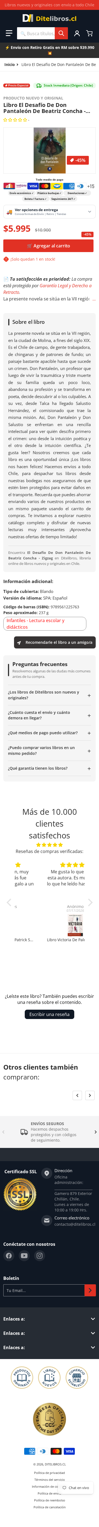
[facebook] (8, 1255)
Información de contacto (49, 1486)
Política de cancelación (50, 1507)
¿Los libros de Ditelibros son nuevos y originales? (49, 694)
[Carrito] (90, 33)
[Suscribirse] (90, 1290)
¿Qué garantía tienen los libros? (49, 768)
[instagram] (39, 1255)
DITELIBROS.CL (55, 1464)
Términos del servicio (49, 1480)
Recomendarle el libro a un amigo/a (59, 642)
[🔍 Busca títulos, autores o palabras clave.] (61, 33)
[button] (9, 33)
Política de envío (49, 1493)
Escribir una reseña (49, 1014)
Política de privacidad (49, 1473)
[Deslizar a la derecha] (90, 1095)
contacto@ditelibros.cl (74, 1224)
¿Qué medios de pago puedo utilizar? (49, 733)
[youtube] (24, 1255)
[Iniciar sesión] (77, 33)
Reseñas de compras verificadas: (49, 851)
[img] (50, 844)
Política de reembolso (49, 1500)
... (94, 299)
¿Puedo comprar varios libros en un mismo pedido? (49, 750)
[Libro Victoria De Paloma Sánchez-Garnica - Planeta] (49, 925)
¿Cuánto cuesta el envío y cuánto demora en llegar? (49, 715)
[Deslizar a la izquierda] (77, 1095)
